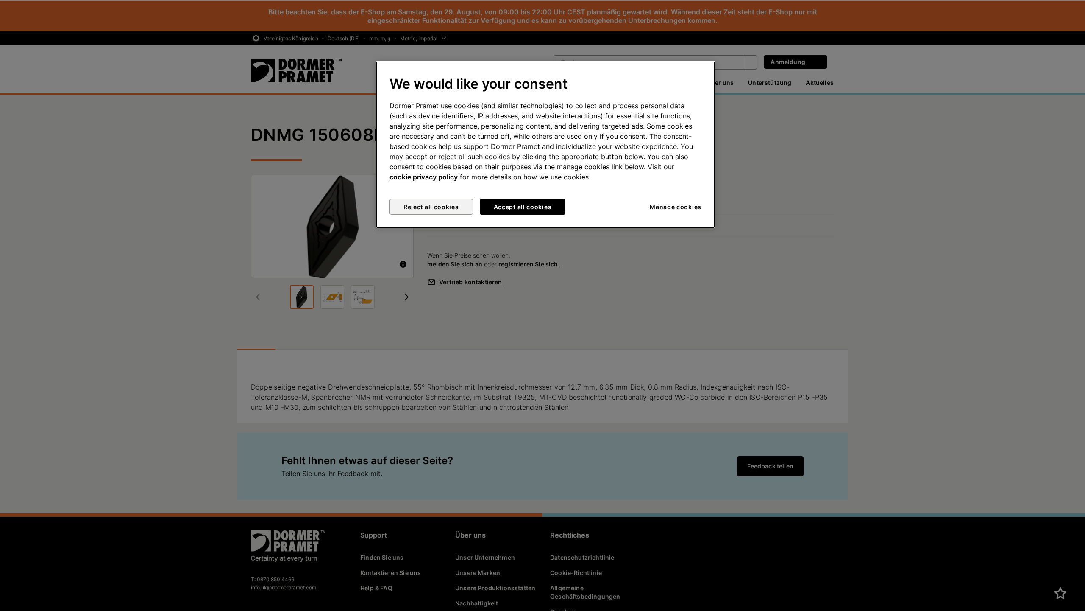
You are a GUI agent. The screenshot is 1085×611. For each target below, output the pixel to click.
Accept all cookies (523, 206)
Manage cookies (675, 206)
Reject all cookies (431, 206)
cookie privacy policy (423, 177)
